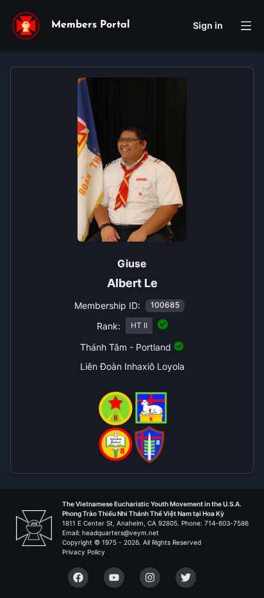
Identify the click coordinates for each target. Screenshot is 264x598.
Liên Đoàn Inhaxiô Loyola (132, 366)
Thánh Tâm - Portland (125, 347)
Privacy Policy (83, 552)
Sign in (208, 25)
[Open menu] (246, 25)
